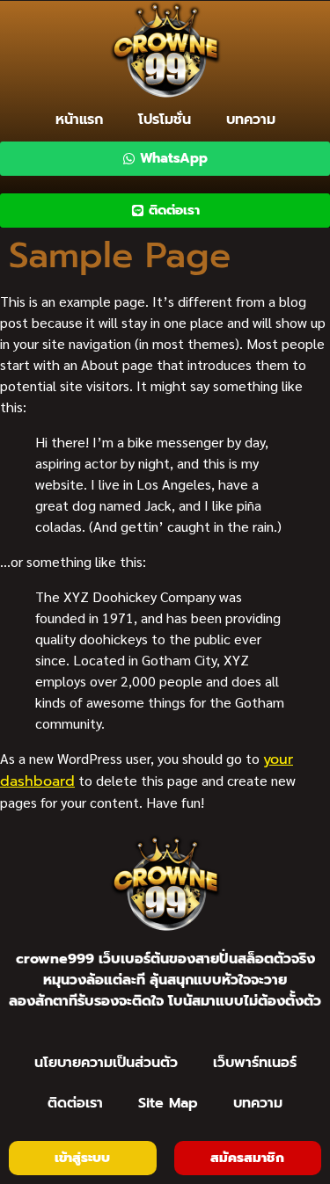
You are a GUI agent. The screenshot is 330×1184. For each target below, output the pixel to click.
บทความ (250, 119)
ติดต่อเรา (75, 1103)
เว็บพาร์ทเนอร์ (255, 1062)
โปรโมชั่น (164, 119)
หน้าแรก (79, 119)
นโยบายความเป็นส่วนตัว (106, 1062)
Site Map (168, 1103)
